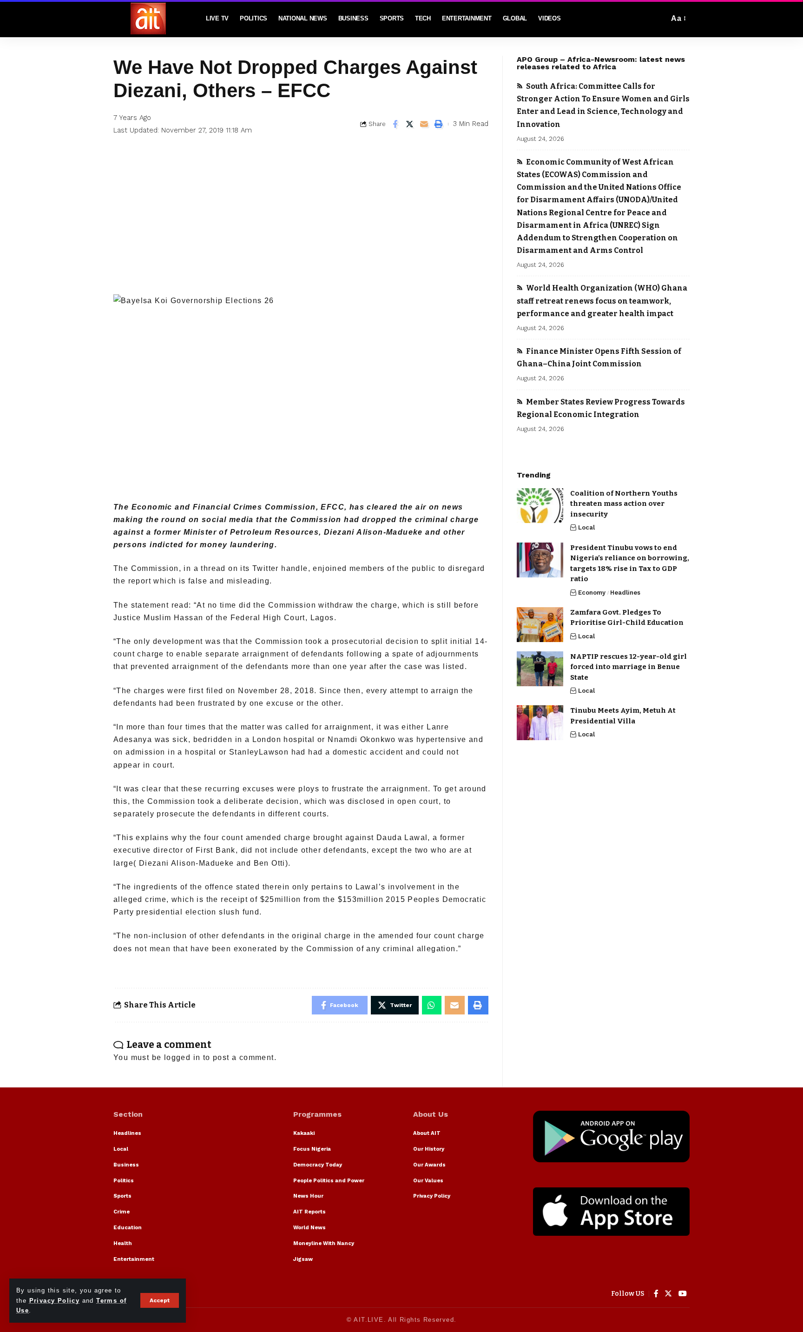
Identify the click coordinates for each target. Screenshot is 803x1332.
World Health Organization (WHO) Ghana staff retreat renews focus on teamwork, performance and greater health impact (602, 301)
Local (586, 527)
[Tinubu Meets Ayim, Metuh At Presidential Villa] (540, 722)
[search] (659, 18)
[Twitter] (668, 1293)
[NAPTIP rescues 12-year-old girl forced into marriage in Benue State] (540, 668)
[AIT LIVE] (148, 18)
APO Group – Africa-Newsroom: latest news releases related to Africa (601, 63)
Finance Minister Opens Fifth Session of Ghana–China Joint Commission (599, 357)
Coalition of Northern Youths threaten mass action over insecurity (624, 503)
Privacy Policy (54, 1300)
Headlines (625, 592)
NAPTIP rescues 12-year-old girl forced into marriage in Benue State (628, 667)
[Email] (424, 124)
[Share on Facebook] (395, 124)
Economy (592, 592)
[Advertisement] (300, 224)
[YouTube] (683, 1293)
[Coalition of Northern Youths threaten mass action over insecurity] (540, 505)
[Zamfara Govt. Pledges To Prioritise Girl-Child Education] (540, 624)
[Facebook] (656, 1293)
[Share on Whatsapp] (431, 1005)
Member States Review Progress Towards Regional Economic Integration (601, 408)
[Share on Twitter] (409, 124)
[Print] (438, 124)
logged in (182, 1057)
